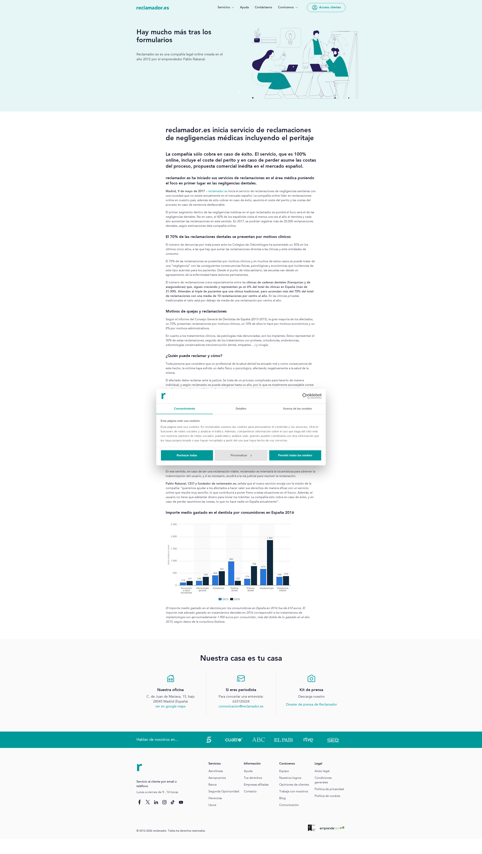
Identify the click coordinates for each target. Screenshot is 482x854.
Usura (212, 805)
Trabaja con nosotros (293, 791)
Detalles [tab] (241, 408)
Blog (282, 798)
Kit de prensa (311, 690)
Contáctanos (263, 7)
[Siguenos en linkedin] (156, 802)
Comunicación (289, 805)
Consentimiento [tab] (184, 408)
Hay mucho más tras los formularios (174, 36)
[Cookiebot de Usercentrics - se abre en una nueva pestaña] (305, 396)
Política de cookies (327, 796)
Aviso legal (322, 771)
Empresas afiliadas (256, 784)
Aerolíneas (215, 771)
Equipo (284, 771)
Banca (212, 784)
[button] (226, 7)
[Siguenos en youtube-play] (181, 802)
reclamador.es (217, 191)
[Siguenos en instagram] (164, 802)
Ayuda (244, 7)
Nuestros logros (290, 778)
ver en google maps (170, 706)
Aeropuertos (217, 778)
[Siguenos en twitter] (148, 802)
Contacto (250, 791)
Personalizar (239, 455)
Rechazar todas (187, 455)
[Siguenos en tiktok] (173, 802)
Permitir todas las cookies (295, 455)
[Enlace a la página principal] (153, 7)
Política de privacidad (329, 789)
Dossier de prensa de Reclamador (311, 704)
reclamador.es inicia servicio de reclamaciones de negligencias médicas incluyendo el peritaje (240, 134)
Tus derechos (253, 778)
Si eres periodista (241, 690)
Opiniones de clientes (294, 784)
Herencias (215, 798)
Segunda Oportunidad (223, 791)
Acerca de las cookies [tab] (297, 408)
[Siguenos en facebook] (140, 802)
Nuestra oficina (170, 690)
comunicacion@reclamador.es (241, 706)
